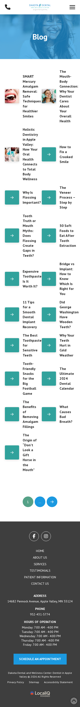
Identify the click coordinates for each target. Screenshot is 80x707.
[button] (72, 7)
